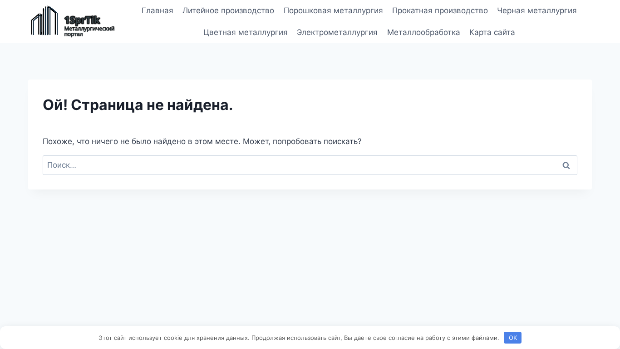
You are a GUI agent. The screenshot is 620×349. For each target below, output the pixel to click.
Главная (157, 10)
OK (513, 337)
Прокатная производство (440, 10)
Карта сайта (492, 32)
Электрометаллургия (337, 32)
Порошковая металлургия (333, 10)
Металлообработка (423, 32)
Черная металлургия (537, 10)
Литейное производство (228, 10)
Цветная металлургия (245, 32)
